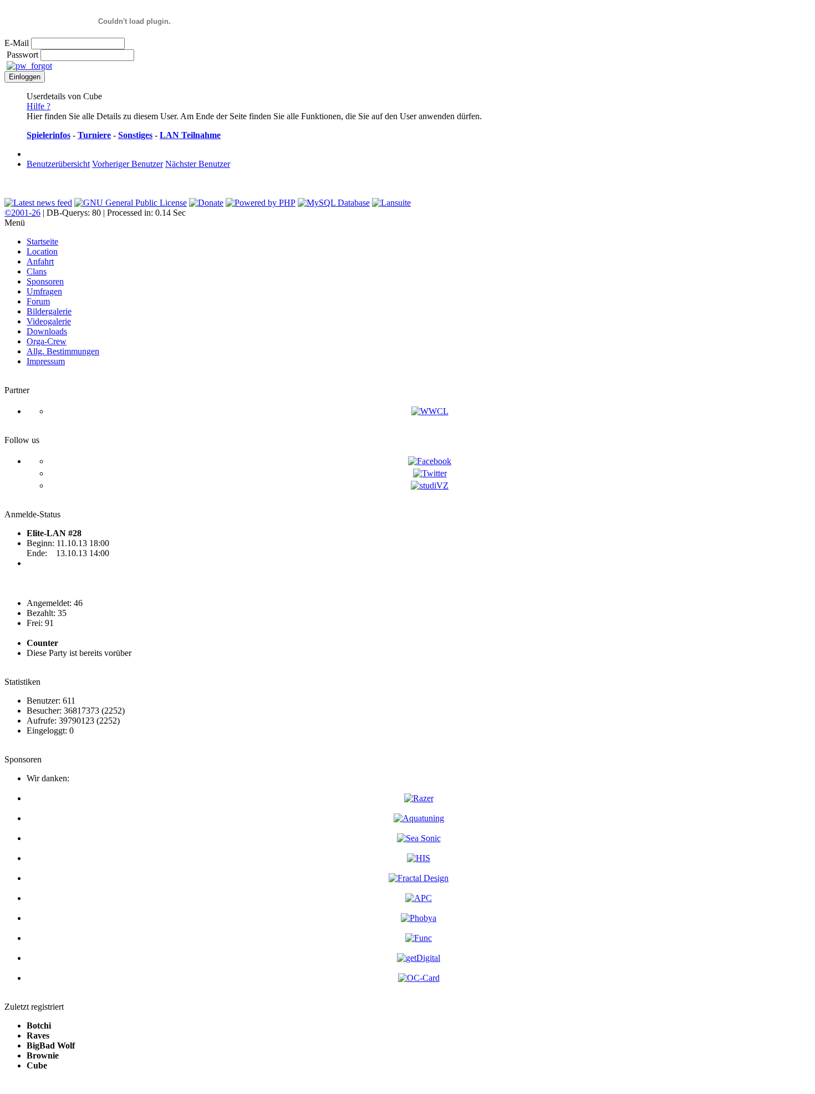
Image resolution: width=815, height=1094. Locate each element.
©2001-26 (22, 212)
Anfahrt (40, 261)
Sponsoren (45, 281)
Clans (37, 271)
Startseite (42, 241)
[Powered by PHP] (261, 202)
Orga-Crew (47, 341)
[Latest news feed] (38, 202)
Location (42, 251)
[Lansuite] (391, 202)
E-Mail (16, 43)
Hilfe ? (38, 106)
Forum (38, 301)
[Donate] (206, 202)
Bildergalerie (49, 311)
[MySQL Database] (334, 202)
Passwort (22, 54)
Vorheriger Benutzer (127, 164)
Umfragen (44, 291)
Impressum (46, 361)
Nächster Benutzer (197, 164)
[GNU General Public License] (130, 202)
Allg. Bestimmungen (63, 351)
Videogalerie (49, 321)
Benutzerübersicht (58, 164)
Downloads (47, 331)
